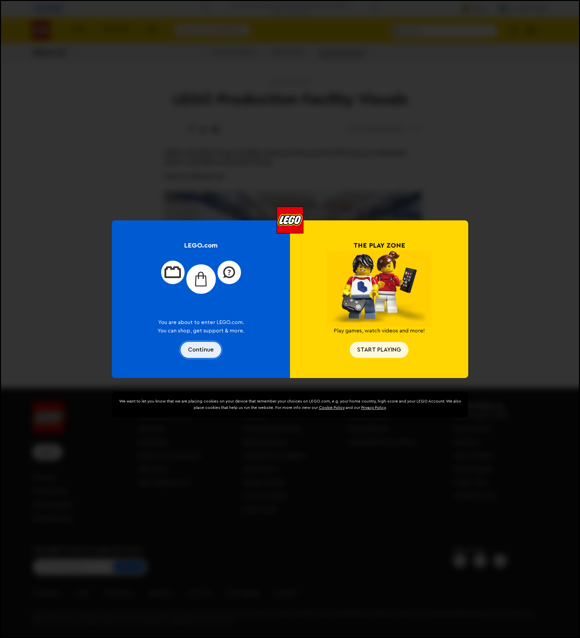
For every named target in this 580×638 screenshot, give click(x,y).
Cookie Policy (332, 408)
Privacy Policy (373, 408)
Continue (201, 350)
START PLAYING (379, 350)
